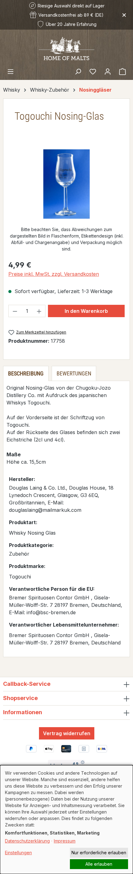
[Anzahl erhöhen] (39, 311)
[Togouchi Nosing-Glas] (66, 184)
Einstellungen (18, 852)
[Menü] (10, 71)
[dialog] (66, 819)
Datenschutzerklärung (27, 840)
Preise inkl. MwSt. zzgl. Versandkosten (53, 274)
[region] (66, 184)
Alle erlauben (98, 864)
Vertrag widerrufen (66, 733)
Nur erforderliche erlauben (98, 852)
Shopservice (20, 698)
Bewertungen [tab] (74, 373)
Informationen (22, 712)
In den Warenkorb (86, 311)
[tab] (26, 373)
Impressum (64, 840)
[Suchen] (78, 71)
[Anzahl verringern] (14, 311)
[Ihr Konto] (107, 71)
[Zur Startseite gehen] (66, 48)
